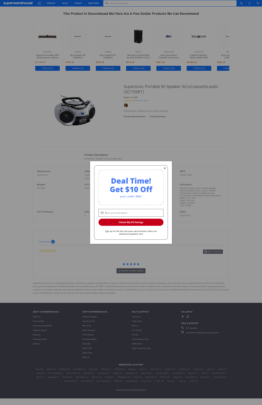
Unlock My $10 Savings (131, 222)
